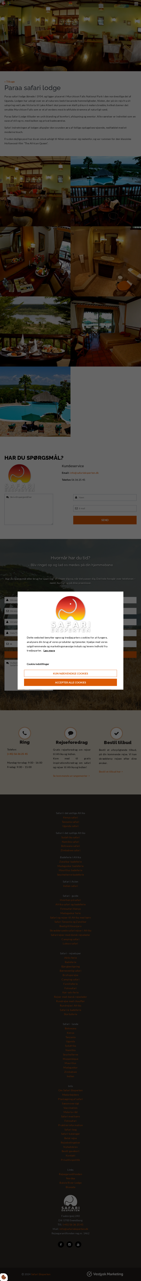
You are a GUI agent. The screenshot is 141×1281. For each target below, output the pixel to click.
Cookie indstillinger (38, 664)
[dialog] (70, 641)
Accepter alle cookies (70, 682)
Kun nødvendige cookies (70, 673)
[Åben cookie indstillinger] (4, 1277)
